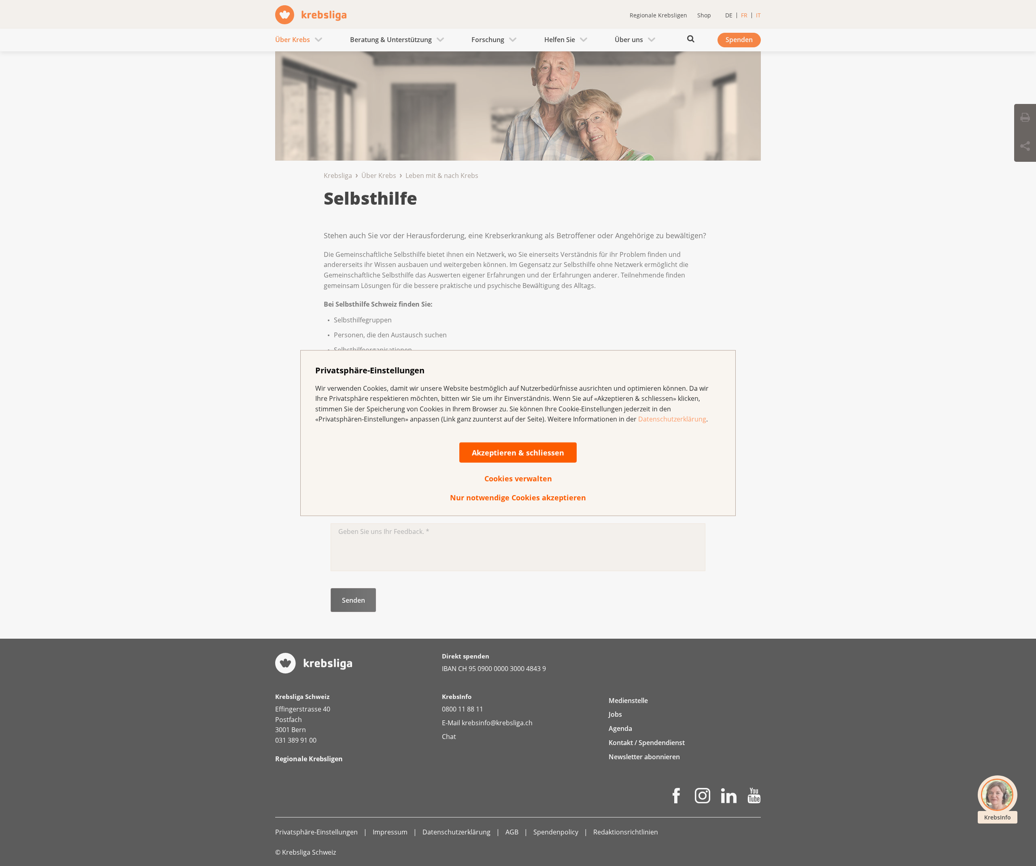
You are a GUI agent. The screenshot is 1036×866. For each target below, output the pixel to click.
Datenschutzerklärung (672, 419)
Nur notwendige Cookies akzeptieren (518, 497)
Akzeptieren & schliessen (518, 452)
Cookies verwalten (518, 478)
